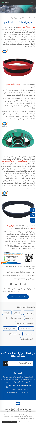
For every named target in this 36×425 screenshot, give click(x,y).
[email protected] (19, 279)
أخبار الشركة (14, 18)
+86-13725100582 (18, 385)
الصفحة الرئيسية (30, 18)
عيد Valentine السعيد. (8, 291)
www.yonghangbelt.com (26, 243)
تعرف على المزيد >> (18, 297)
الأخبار (22, 18)
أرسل (5, 363)
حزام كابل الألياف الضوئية (13, 84)
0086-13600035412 (15, 389)
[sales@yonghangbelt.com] (32, 210)
